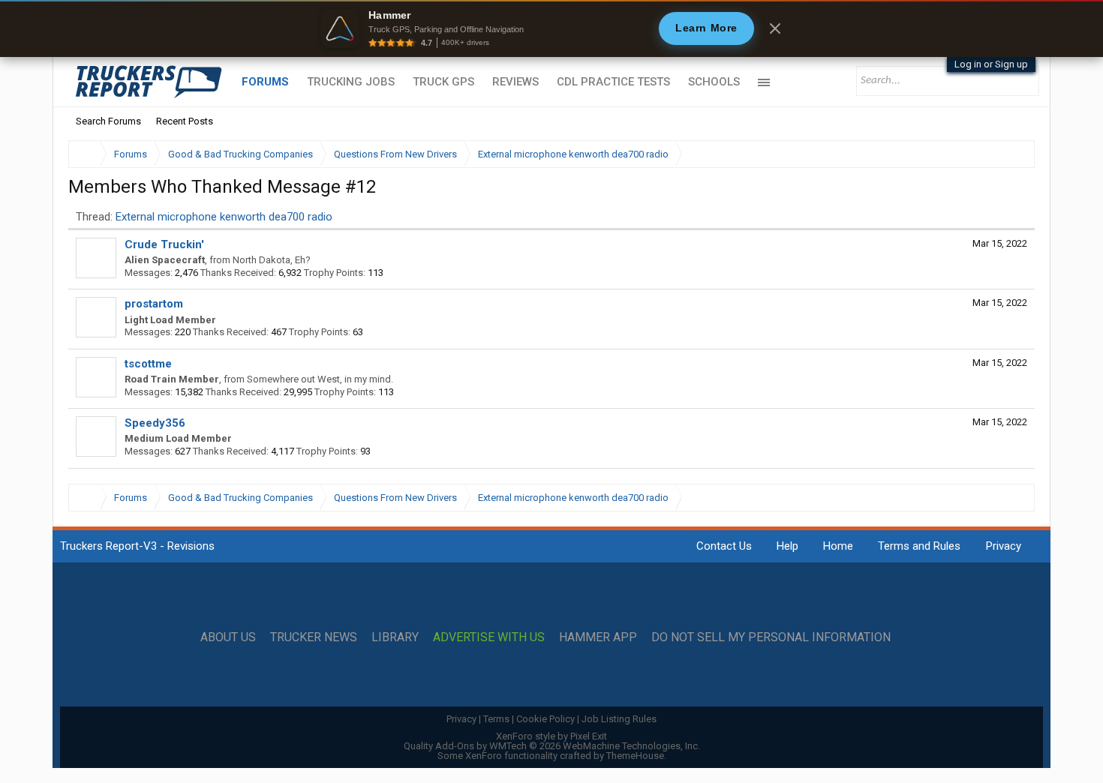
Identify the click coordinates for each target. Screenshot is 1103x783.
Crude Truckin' (164, 244)
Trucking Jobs (351, 81)
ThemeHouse (635, 755)
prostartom (154, 303)
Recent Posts (184, 121)
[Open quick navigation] (1013, 154)
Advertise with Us (489, 638)
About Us (228, 638)
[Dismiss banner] (775, 28)
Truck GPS (443, 81)
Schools (714, 81)
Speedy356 (155, 423)
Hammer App (598, 638)
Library (395, 638)
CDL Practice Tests (613, 81)
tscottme (148, 363)
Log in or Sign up (991, 64)
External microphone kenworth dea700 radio (224, 217)
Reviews (515, 81)
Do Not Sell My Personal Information (771, 638)
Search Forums (108, 121)
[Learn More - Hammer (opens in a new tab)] (551, 28)
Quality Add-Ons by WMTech (552, 746)
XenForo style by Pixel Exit (551, 736)
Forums (265, 81)
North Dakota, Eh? (272, 260)
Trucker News (313, 638)
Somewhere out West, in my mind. (320, 379)
